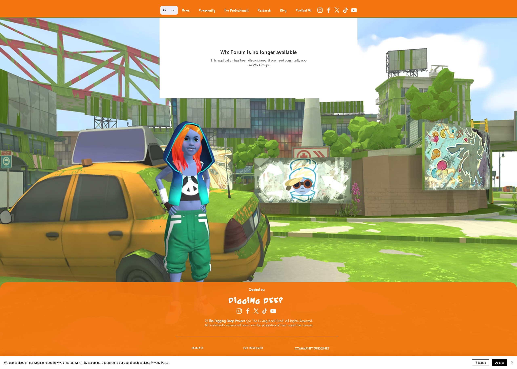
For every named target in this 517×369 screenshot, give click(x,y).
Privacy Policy (159, 363)
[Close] (512, 362)
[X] (336, 10)
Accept (499, 363)
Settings (481, 363)
